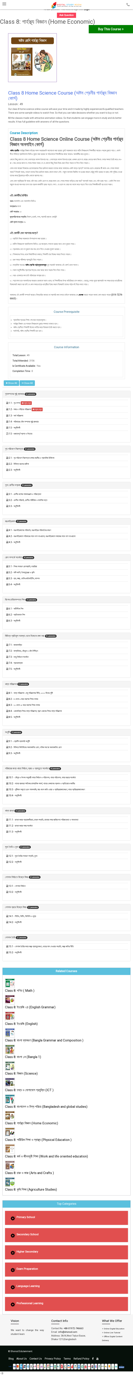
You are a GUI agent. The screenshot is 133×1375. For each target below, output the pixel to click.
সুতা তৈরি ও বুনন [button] (12, 846)
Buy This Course (110, 29)
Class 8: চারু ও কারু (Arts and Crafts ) (29, 1173)
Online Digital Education (114, 1329)
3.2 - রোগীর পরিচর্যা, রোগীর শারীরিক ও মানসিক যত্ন (28, 500)
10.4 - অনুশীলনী (15, 795)
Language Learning (28, 1286)
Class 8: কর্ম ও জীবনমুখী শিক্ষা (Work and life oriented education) (46, 1156)
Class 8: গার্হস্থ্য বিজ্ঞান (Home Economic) (31, 1123)
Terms (67, 1358)
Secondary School (28, 1234)
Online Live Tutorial (112, 1333)
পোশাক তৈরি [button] (10, 937)
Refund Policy (81, 1358)
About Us (21, 1358)
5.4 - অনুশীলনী (14, 584)
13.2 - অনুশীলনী (15, 892)
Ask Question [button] (66, 15)
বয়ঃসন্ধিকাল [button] (10, 521)
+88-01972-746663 (73, 1328)
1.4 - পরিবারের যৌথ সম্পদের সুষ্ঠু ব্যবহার (24, 421)
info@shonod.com (67, 1332)
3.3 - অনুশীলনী (14, 506)
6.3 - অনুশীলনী (14, 620)
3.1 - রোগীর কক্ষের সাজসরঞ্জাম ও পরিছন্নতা (25, 494)
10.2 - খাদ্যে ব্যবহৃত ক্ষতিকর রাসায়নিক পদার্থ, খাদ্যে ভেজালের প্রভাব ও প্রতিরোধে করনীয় (42, 783)
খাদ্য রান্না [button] (9, 810)
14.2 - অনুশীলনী (15, 922)
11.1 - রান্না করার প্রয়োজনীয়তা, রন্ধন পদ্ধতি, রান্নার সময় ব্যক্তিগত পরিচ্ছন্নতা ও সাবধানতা (43, 819)
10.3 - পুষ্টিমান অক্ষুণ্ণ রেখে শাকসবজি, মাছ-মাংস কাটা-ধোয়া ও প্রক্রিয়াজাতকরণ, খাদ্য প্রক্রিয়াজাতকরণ (47, 789)
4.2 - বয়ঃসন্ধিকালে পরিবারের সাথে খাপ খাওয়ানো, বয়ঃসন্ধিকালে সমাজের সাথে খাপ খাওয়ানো (42, 536)
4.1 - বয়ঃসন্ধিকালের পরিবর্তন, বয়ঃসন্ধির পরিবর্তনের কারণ (30, 530)
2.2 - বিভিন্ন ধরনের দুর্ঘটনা (19, 464)
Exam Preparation (27, 1268)
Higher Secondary (27, 1251)
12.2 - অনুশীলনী (15, 862)
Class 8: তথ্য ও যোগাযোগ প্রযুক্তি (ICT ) (29, 1090)
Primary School (26, 1217)
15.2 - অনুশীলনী (15, 952)
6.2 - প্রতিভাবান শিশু (17, 614)
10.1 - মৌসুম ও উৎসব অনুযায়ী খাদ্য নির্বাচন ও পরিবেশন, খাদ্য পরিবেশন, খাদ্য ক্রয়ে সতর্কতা (42, 777)
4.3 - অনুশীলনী (14, 542)
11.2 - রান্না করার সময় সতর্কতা (21, 825)
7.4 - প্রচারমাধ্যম (16, 663)
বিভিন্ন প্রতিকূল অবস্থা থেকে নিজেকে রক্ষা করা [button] (25, 635)
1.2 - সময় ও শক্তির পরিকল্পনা (20, 409)
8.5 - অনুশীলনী (14, 717)
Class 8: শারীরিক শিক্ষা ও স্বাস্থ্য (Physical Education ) (38, 1140)
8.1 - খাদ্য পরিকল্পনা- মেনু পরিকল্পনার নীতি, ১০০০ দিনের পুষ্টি (31, 693)
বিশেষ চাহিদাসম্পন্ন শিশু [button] (15, 599)
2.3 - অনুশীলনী (14, 470)
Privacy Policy (53, 1358)
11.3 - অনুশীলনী (15, 831)
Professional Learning (30, 1303)
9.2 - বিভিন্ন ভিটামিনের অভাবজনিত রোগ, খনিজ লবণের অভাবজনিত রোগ (35, 747)
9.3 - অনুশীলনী (14, 753)
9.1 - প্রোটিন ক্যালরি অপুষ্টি (19, 741)
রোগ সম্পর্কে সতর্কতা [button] (14, 557)
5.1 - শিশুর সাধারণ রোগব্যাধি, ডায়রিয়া (23, 566)
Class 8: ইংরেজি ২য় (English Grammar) (30, 1007)
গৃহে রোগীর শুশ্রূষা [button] (13, 485)
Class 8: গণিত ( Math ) (19, 991)
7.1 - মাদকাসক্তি (15, 645)
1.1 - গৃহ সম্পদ (15, 403)
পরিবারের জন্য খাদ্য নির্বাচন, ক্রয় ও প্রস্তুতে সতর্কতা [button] (27, 768)
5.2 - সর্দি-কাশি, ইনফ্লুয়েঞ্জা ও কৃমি (21, 572)
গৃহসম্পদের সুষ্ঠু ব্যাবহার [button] (15, 393)
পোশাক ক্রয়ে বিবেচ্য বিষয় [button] (16, 907)
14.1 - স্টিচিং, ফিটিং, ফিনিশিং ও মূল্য (22, 916)
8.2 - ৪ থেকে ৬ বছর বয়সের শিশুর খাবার (23, 699)
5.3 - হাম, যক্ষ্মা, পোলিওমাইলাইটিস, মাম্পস (24, 578)
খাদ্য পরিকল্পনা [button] (11, 684)
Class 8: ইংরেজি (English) (21, 1024)
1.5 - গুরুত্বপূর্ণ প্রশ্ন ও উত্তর (20, 433)
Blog (11, 1358)
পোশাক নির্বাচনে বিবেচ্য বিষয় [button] (17, 877)
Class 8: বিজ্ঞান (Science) (21, 1073)
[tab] (66, 394)
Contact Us (36, 1358)
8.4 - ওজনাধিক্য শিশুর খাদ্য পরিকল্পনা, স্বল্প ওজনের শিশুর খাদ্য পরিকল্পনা (35, 711)
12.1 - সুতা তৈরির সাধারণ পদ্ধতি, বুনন (23, 856)
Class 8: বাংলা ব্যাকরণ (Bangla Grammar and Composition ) (44, 1040)
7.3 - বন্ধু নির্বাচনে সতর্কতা (19, 657)
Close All (28, 383)
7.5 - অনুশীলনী (14, 669)
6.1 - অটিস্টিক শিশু (16, 608)
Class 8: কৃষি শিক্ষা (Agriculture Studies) (31, 1189)
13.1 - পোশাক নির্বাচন (17, 886)
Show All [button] (12, 383)
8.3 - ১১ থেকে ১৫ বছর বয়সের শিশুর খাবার (24, 705)
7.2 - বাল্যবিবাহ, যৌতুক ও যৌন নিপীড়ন (23, 651)
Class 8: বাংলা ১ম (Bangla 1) (23, 1057)
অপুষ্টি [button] (7, 732)
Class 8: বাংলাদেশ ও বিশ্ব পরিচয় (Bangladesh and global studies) (46, 1107)
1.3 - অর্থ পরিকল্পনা (16, 415)
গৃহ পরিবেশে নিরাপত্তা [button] (14, 448)
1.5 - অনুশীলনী (14, 427)
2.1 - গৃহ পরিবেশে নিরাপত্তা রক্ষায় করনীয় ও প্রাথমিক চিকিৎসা (31, 458)
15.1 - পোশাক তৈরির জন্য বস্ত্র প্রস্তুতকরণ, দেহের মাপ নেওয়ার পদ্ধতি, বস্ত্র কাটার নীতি (41, 946)
